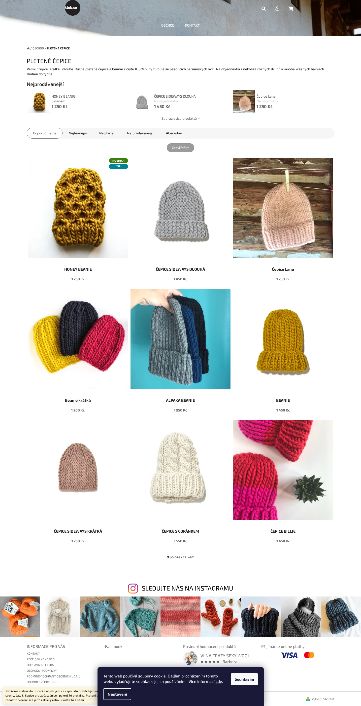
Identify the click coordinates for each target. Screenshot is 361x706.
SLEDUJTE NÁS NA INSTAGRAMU (187, 588)
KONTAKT (33, 653)
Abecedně (174, 133)
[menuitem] (171, 25)
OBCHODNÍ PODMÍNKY (42, 670)
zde (219, 681)
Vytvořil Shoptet (323, 699)
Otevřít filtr (180, 148)
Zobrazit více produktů (179, 118)
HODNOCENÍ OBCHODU (42, 682)
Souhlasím (244, 679)
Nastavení (117, 694)
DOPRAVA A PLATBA (40, 665)
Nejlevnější (78, 133)
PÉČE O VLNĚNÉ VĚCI (41, 659)
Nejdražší (107, 133)
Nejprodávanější (140, 133)
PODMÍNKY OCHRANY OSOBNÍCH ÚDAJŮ (53, 676)
